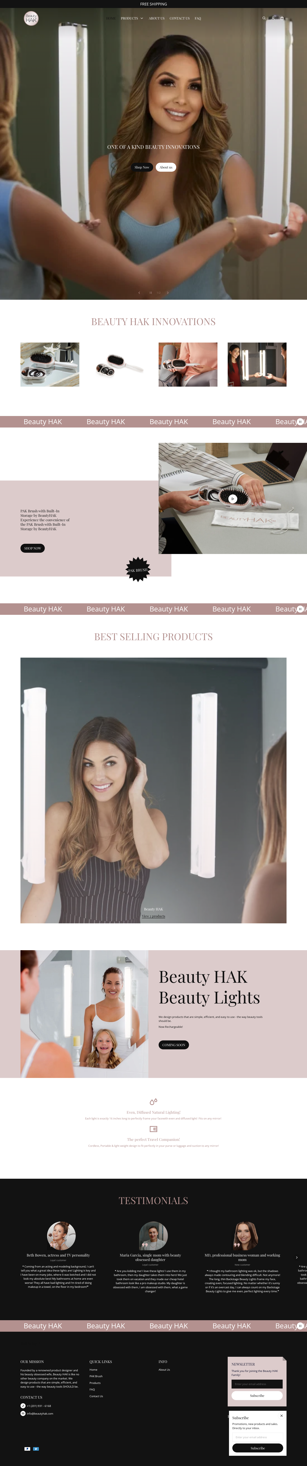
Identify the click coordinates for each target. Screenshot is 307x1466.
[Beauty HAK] (153, 790)
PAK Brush (96, 1376)
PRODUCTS (129, 18)
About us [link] (166, 167)
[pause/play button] (300, 421)
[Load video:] (233, 498)
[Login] (273, 18)
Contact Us (96, 1396)
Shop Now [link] (142, 167)
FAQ (198, 18)
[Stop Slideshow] (150, 292)
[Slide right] (167, 292)
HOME (111, 18)
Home (93, 1369)
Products (95, 1383)
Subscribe (257, 1395)
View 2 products (153, 916)
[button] (264, 18)
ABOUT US (157, 18)
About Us (164, 1369)
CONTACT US (180, 18)
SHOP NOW (32, 548)
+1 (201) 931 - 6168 (39, 1406)
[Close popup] (281, 1415)
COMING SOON (173, 1045)
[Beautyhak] (32, 18)
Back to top (28, 1343)
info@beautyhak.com (40, 1413)
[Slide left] (139, 292)
